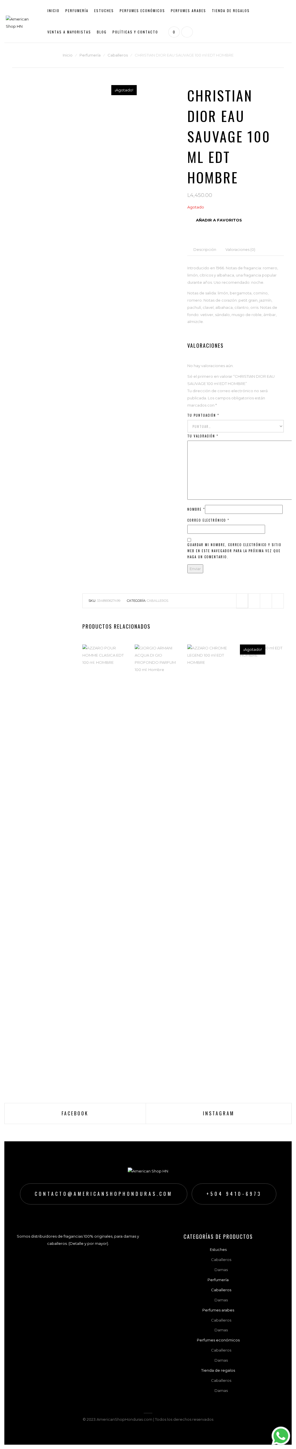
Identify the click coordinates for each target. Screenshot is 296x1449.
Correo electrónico (208, 520)
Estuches (104, 10)
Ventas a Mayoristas (69, 31)
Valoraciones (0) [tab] (240, 249)
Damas (183, 38)
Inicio (53, 10)
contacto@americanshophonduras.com (104, 1193)
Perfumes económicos (142, 10)
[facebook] (242, 601)
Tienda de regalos (231, 10)
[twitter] (254, 601)
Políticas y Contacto (135, 31)
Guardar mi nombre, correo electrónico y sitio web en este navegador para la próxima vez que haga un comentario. (234, 550)
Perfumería (76, 10)
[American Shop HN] (22, 21)
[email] (278, 601)
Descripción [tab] (204, 249)
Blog (102, 31)
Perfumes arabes (188, 10)
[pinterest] (266, 601)
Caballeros (186, 29)
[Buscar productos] (186, 32)
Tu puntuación (203, 415)
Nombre (196, 509)
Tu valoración (202, 436)
